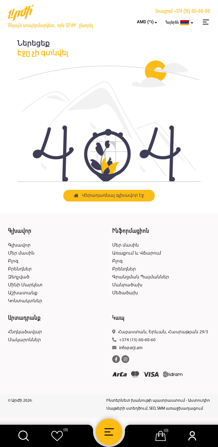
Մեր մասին (21, 253)
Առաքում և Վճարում (136, 253)
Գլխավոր (19, 245)
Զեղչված (19, 277)
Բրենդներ (20, 269)
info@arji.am (130, 348)
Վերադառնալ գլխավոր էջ (113, 195)
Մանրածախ (127, 285)
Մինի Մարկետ (25, 285)
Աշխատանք (22, 293)
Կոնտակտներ (25, 301)
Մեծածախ (125, 293)
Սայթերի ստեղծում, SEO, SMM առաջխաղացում (154, 409)
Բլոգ (13, 261)
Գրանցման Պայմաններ (140, 277)
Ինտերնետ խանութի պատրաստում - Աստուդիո (158, 401)
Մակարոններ (24, 340)
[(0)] (57, 436)
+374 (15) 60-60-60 (192, 11)
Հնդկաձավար (25, 332)
